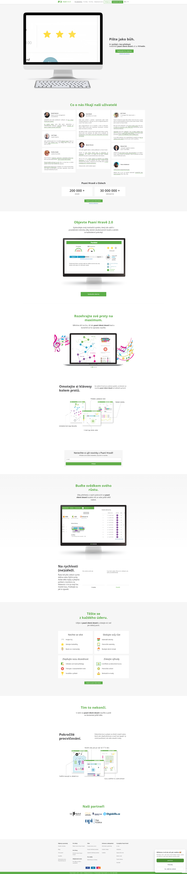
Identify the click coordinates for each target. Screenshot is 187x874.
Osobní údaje (105, 849)
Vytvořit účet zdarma (124, 53)
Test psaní (60, 852)
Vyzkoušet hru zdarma (124, 51)
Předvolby (170, 864)
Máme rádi (119, 856)
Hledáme (119, 849)
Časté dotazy (120, 859)
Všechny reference (93, 203)
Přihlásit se (107, 2)
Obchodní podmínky (107, 846)
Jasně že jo (170, 860)
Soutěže (60, 856)
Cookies (104, 852)
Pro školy (85, 1)
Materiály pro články (92, 859)
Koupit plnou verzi (91, 846)
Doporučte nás (120, 852)
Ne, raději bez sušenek (170, 869)
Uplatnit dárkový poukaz (93, 852)
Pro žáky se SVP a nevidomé (77, 862)
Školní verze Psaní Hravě (79, 846)
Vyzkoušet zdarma (117, 2)
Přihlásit (93, 463)
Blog (59, 849)
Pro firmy (91, 1)
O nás (118, 846)
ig (98, 868)
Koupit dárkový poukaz (92, 849)
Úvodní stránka (61, 846)
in (93, 868)
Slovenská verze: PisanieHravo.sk (62, 860)
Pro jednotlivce (78, 1)
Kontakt (118, 862)
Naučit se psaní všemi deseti (93, 201)
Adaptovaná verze (98, 1)
